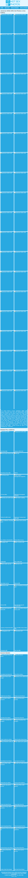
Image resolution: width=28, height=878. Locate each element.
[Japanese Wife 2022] (21, 440)
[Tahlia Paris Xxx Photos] (7, 685)
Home (2, 7)
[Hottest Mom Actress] (21, 529)
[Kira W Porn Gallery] (21, 664)
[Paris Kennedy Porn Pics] (21, 815)
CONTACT (12, 876)
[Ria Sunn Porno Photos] (21, 859)
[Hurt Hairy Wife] (7, 440)
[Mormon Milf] (21, 573)
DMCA (16, 876)
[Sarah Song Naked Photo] (7, 815)
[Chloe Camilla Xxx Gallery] (7, 729)
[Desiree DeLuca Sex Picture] (7, 837)
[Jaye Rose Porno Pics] (21, 837)
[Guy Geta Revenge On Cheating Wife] (21, 594)
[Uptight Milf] (7, 551)
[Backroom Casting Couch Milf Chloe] (21, 507)
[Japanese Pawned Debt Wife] (7, 617)
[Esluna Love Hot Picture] (21, 685)
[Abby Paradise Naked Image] (21, 729)
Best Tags (7, 7)
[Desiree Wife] (7, 594)
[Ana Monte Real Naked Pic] (7, 664)
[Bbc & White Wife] (21, 551)
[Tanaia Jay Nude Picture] (7, 794)
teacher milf (22, 420)
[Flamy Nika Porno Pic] (21, 794)
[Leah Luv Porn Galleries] (21, 772)
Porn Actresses (15, 7)
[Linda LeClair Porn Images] (7, 859)
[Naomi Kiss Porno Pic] (21, 707)
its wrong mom (18, 414)
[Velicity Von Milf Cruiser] (7, 507)
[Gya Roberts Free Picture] (7, 750)
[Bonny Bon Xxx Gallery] (7, 772)
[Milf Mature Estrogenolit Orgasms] (21, 484)
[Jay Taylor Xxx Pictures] (21, 750)
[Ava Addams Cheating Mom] (7, 529)
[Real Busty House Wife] (7, 462)
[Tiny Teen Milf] (21, 640)
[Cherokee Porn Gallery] (7, 707)
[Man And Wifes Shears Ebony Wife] (21, 617)
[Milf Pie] (21, 462)
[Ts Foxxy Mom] (7, 484)
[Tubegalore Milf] (7, 640)
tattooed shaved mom (9, 419)
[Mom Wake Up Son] (7, 573)
